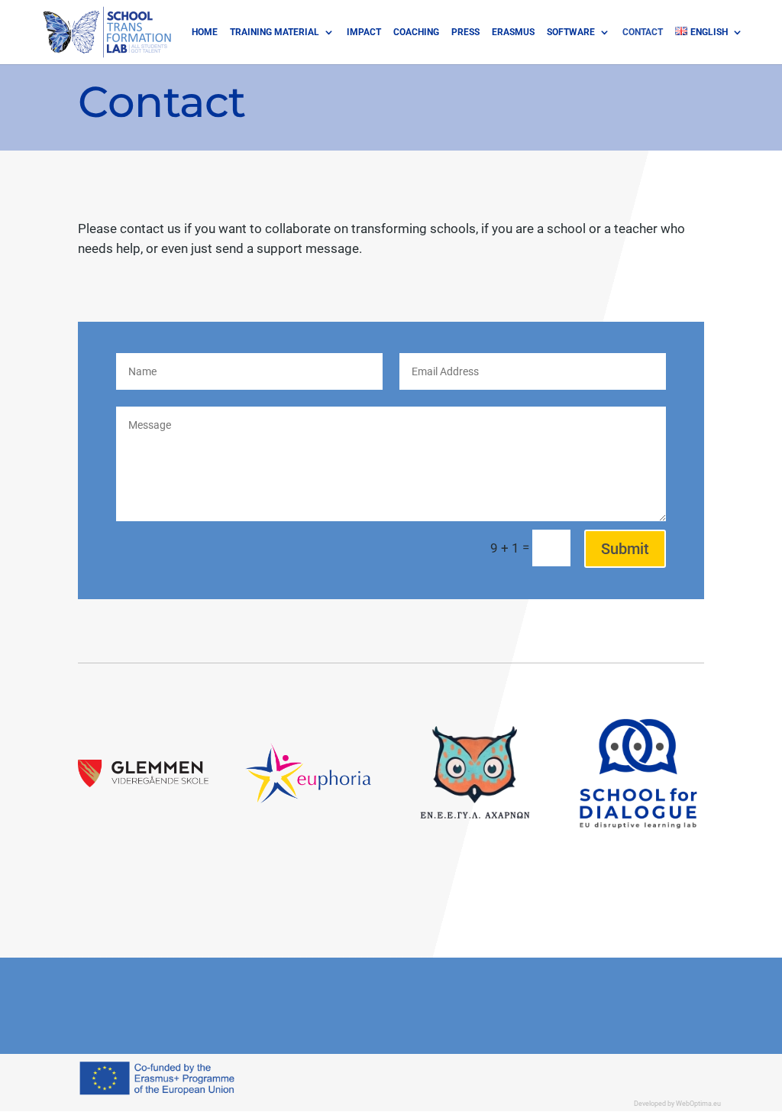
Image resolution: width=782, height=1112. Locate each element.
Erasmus (513, 32)
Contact (642, 32)
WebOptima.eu (698, 1103)
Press (465, 32)
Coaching (416, 32)
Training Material (274, 32)
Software (571, 32)
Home (205, 32)
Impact (364, 32)
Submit (625, 549)
